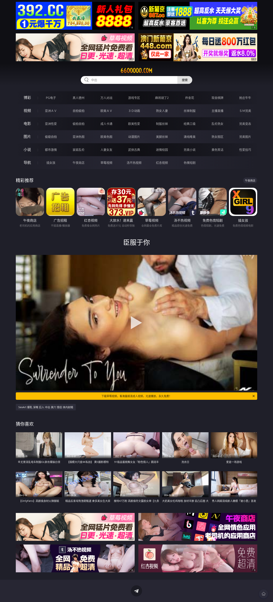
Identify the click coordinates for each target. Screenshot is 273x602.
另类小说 (190, 150)
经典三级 (190, 124)
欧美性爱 (134, 124)
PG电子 (51, 98)
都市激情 (51, 150)
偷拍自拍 (78, 124)
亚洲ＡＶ (51, 111)
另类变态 (245, 124)
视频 (27, 110)
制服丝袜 (162, 124)
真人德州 (78, 98)
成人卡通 (106, 124)
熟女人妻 (162, 111)
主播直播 (217, 111)
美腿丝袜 (162, 137)
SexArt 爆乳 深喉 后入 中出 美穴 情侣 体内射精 (45, 407)
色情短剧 (190, 163)
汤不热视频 (134, 163)
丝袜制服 (190, 111)
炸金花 (189, 98)
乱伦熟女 (217, 124)
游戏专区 (134, 98)
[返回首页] (263, 593)
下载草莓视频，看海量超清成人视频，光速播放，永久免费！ (136, 396)
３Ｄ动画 (134, 111)
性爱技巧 (245, 150)
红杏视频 (162, 163)
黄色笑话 (217, 150)
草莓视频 (106, 163)
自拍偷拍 (78, 111)
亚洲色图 (78, 137)
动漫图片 (134, 137)
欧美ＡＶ (106, 111)
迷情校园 (162, 150)
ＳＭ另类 (245, 111)
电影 (27, 123)
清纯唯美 (190, 137)
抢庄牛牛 (245, 98)
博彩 (27, 97)
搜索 (185, 80)
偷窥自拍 (51, 137)
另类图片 (245, 137)
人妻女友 (106, 150)
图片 (27, 136)
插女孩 (50, 163)
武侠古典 (134, 150)
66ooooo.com (136, 70)
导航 (27, 162)
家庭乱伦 (78, 150)
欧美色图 (106, 137)
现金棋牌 (217, 98)
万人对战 (106, 98)
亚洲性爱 (51, 124)
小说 (27, 149)
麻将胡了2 (162, 98)
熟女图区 (217, 137)
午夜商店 (78, 163)
